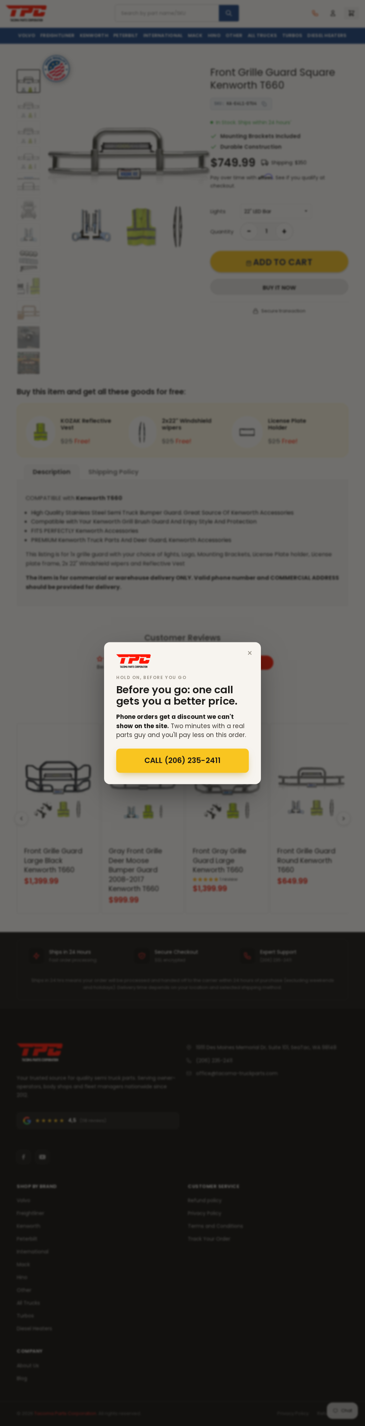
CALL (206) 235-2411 (182, 760)
